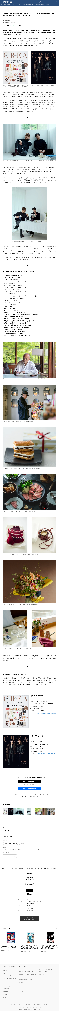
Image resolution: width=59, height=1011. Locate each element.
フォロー (29, 890)
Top (2, 4)
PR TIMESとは (6, 970)
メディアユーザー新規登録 (29, 788)
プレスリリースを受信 (37, 2)
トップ (3, 868)
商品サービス (7, 830)
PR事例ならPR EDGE (43, 974)
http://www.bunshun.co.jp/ (33, 897)
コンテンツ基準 (27, 1004)
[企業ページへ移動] (29, 879)
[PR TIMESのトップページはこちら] (7, 2)
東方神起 (22, 843)
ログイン (53, 2)
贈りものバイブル (13, 843)
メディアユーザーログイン (29, 781)
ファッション (38, 4)
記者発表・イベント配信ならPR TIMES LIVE (27, 974)
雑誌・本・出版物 (8, 836)
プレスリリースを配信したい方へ (9, 978)
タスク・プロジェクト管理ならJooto (46, 969)
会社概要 (10, 1004)
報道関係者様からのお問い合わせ (43, 1004)
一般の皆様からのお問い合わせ (35, 1007)
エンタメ (24, 4)
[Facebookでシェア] (10, 26)
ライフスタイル (45, 4)
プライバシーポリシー (18, 1004)
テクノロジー (7, 4)
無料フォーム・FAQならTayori (45, 971)
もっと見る (55, 928)
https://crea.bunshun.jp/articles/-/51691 (46, 753)
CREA (5, 843)
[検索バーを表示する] (57, 2)
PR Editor (21, 982)
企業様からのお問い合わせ (22, 1007)
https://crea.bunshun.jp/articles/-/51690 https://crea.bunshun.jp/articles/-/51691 (21, 849)
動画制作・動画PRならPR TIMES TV (26, 971)
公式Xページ (5, 994)
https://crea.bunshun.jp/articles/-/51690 (46, 713)
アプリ (18, 4)
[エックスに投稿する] (8, 26)
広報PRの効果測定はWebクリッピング (26, 979)
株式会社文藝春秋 (19, 868)
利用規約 (34, 1004)
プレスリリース (10, 868)
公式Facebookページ (7, 988)
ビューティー (30, 4)
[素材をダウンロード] (17, 26)
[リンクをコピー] (20, 26)
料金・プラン (5, 973)
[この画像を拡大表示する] (8, 811)
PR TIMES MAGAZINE (23, 977)
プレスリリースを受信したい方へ (9, 976)
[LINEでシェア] (13, 26)
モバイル (14, 4)
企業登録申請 (46, 2)
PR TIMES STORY (22, 969)
